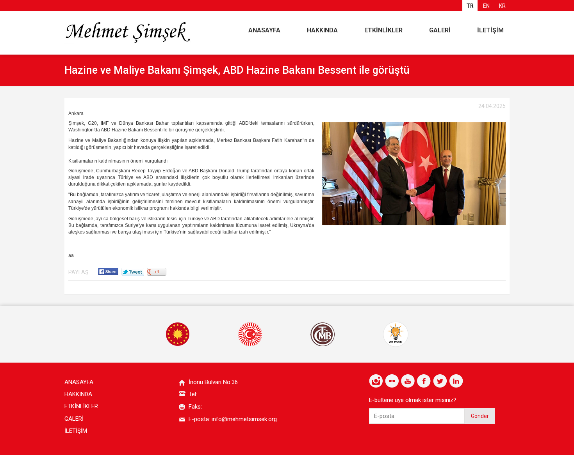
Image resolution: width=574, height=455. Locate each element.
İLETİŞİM (490, 30)
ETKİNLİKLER (383, 30)
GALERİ (440, 30)
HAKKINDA (322, 30)
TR (470, 6)
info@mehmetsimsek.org (244, 419)
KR (502, 6)
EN (486, 6)
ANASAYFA (264, 30)
